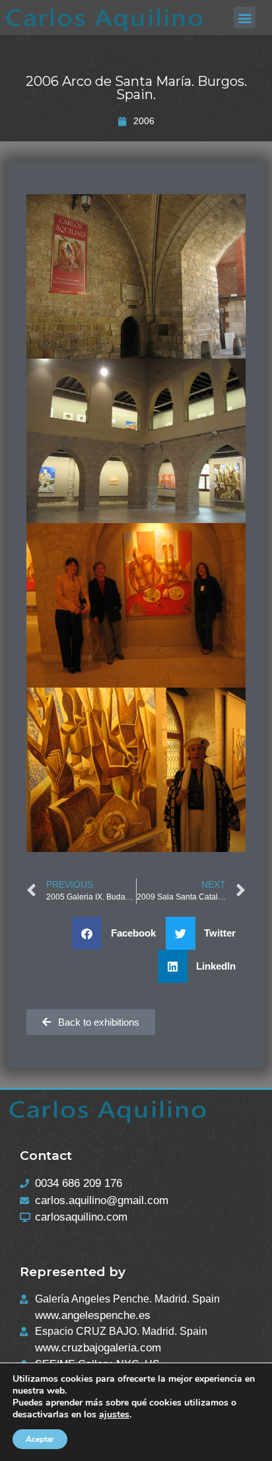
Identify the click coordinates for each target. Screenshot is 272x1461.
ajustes (114, 1415)
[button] (244, 17)
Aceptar (40, 1439)
